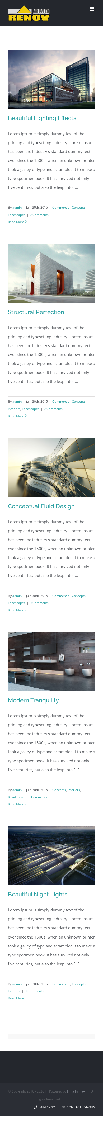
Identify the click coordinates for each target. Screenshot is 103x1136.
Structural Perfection (36, 312)
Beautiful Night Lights (37, 894)
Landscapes (16, 215)
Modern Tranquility (33, 700)
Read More (16, 222)
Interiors (14, 409)
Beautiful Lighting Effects (42, 118)
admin (17, 207)
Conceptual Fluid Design (41, 506)
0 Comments (39, 215)
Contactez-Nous (80, 1107)
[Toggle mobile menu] (92, 9)
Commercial (61, 207)
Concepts (79, 207)
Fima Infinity (76, 1091)
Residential (16, 797)
